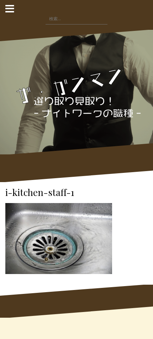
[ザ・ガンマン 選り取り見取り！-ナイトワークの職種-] (76, 91)
